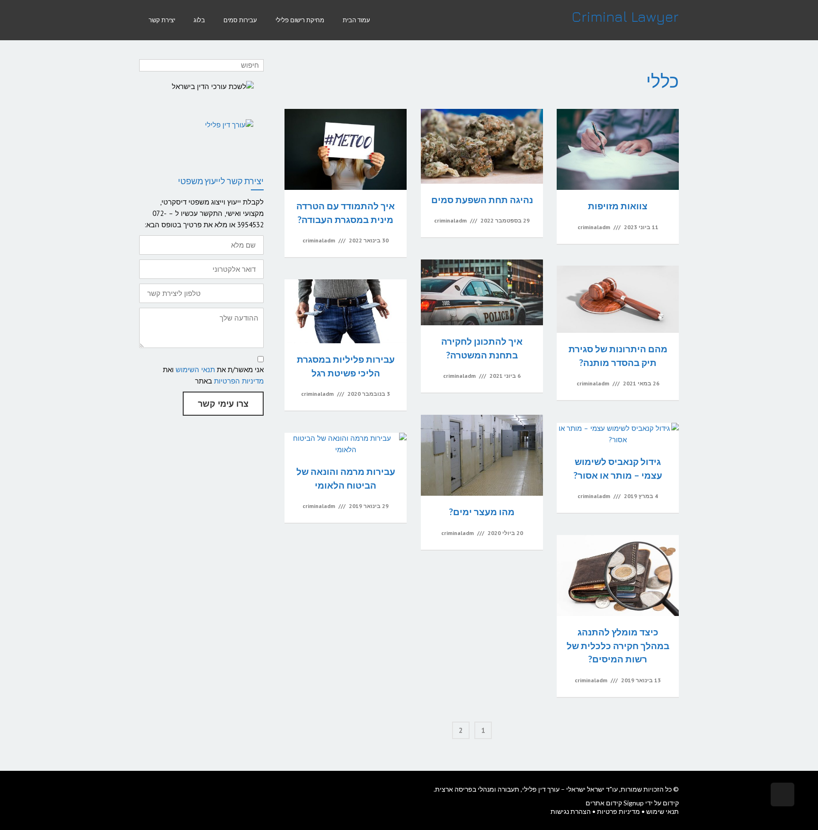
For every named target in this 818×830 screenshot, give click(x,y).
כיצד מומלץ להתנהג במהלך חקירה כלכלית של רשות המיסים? (618, 645)
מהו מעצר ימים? (482, 511)
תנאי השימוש (195, 369)
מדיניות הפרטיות (239, 380)
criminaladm (594, 227)
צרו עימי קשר (223, 403)
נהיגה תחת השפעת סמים (482, 199)
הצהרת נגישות (571, 811)
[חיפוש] (147, 65)
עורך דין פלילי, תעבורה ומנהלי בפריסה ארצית (497, 789)
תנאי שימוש (662, 811)
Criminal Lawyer (625, 16)
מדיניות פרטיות (618, 811)
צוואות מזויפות (618, 205)
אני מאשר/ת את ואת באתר (213, 375)
